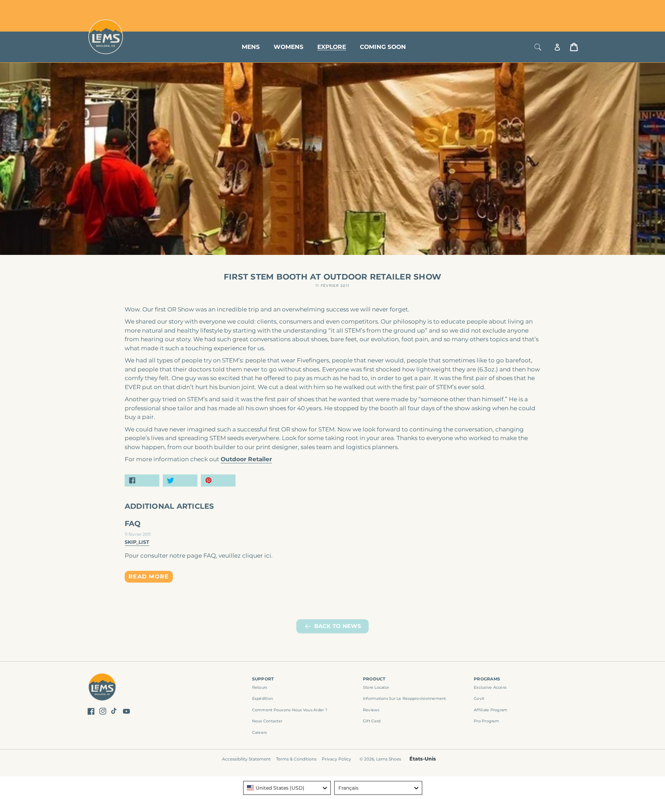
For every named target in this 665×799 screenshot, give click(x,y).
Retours (259, 687)
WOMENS (288, 46)
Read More (148, 576)
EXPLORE (331, 46)
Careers (259, 732)
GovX (479, 698)
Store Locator (531, 7)
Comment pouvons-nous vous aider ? (289, 709)
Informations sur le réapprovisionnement (404, 698)
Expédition (262, 698)
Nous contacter (267, 721)
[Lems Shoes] (102, 688)
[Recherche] (538, 47)
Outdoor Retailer (246, 459)
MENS (251, 46)
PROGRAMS (487, 678)
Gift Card (371, 721)
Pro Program (486, 721)
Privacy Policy (336, 759)
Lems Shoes (388, 759)
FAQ (133, 523)
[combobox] (287, 788)
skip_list (137, 542)
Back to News (337, 626)
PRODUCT (374, 678)
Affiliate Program (490, 709)
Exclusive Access (490, 687)
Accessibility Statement (246, 759)
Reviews (371, 709)
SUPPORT (263, 678)
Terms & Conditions (296, 759)
